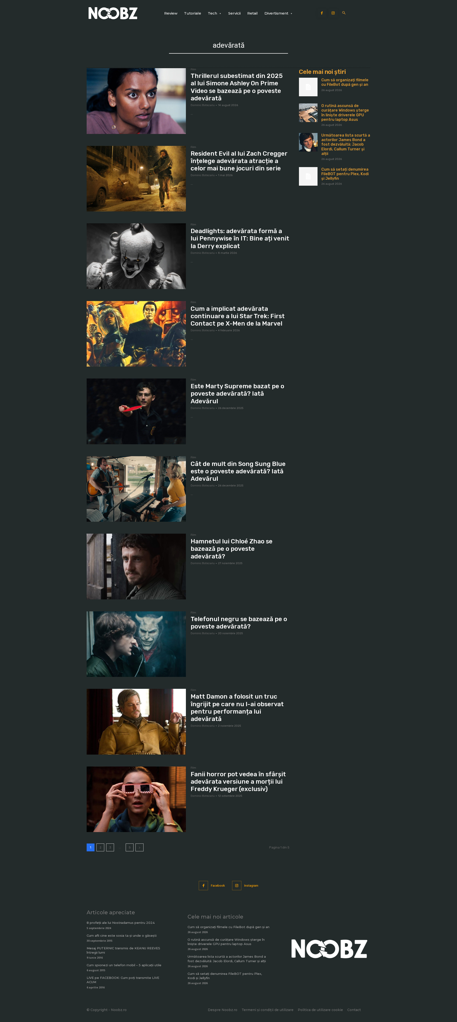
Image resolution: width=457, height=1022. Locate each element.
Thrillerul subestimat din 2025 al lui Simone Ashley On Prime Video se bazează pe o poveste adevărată (237, 87)
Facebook (218, 885)
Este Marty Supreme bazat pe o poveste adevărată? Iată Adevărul (237, 394)
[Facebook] (322, 13)
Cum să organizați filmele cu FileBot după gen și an (344, 82)
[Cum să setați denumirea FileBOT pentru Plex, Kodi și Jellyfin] (308, 176)
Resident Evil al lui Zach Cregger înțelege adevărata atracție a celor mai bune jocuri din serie (239, 161)
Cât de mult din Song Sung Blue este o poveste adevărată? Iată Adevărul (238, 471)
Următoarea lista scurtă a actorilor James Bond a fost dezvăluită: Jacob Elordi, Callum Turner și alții (345, 144)
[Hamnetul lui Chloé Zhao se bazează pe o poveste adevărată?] (136, 566)
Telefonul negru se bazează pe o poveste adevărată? (239, 622)
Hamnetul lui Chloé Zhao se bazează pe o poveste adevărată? (232, 549)
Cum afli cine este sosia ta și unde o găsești (122, 935)
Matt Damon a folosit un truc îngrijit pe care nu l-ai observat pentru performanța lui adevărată (237, 708)
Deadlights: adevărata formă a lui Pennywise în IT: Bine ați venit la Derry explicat (240, 238)
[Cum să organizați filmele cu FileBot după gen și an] (308, 87)
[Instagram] (333, 13)
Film (193, 69)
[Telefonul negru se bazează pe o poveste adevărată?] (136, 644)
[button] (344, 13)
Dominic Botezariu (203, 105)
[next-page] (139, 847)
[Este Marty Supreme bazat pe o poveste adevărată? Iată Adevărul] (136, 411)
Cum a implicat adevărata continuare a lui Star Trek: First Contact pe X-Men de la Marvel (238, 316)
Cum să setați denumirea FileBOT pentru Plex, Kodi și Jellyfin (345, 174)
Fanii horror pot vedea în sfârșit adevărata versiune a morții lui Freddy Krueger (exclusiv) (238, 782)
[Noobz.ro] (113, 13)
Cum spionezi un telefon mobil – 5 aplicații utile (124, 965)
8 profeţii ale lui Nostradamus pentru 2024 (121, 923)
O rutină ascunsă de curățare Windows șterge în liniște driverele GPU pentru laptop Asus (345, 112)
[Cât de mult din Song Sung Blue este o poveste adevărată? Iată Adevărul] (136, 489)
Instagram (251, 885)
